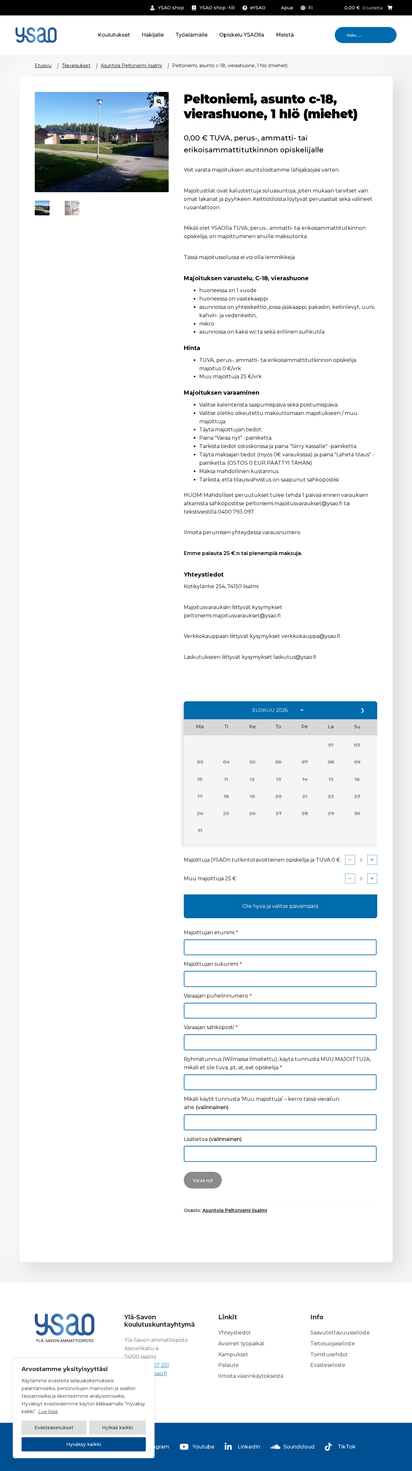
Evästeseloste (327, 1365)
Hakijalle (153, 35)
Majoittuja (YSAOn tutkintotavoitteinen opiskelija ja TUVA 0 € (262, 860)
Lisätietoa (213, 1139)
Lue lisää (48, 1411)
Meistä (285, 35)
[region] (83, 1408)
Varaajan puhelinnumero (218, 996)
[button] (331, 745)
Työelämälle (191, 35)
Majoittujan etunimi (211, 932)
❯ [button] (363, 710)
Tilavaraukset (76, 65)
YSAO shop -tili (217, 8)
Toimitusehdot (329, 1354)
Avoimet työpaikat (241, 1344)
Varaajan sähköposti (211, 1027)
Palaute (228, 1365)
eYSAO (258, 8)
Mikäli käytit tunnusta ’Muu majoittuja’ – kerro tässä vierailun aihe (261, 1103)
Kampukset (233, 1354)
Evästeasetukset (53, 1428)
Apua (287, 8)
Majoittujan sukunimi (213, 964)
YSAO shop (171, 8)
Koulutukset (114, 35)
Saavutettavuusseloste (340, 1333)
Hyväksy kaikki (83, 1444)
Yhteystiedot (234, 1333)
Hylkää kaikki (117, 1428)
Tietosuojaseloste (332, 1344)
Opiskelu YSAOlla (241, 35)
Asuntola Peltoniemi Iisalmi (131, 65)
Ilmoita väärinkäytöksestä (250, 1376)
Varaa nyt (203, 1180)
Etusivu (43, 65)
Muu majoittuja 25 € (210, 878)
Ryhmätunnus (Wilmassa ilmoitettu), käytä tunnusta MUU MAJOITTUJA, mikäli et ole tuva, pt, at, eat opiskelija (277, 1063)
